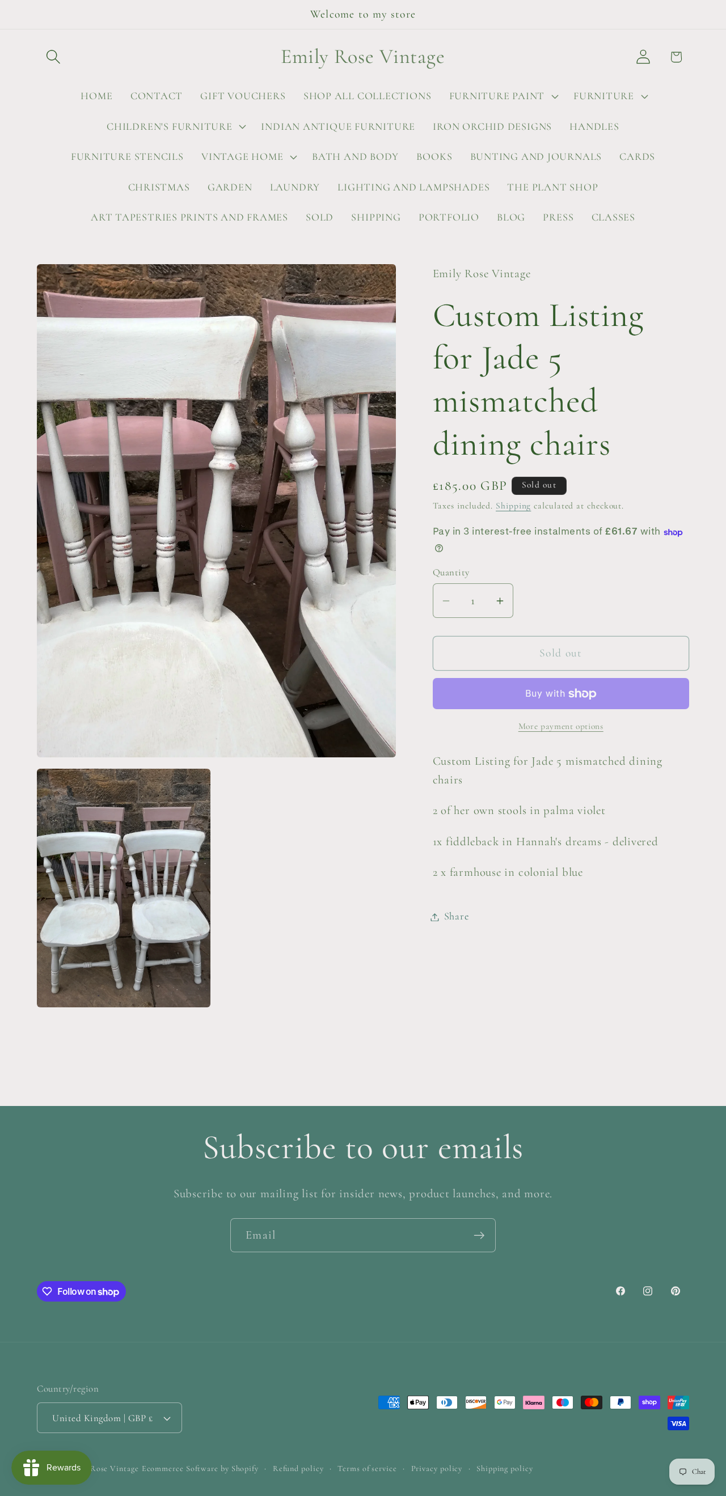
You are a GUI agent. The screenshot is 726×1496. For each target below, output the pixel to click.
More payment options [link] (560, 727)
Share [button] (456, 916)
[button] (53, 57)
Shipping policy (504, 1468)
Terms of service (367, 1468)
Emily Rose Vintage (102, 1468)
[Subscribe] (479, 1235)
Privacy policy (437, 1468)
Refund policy (298, 1468)
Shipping (513, 506)
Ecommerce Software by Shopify (200, 1468)
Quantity (451, 572)
